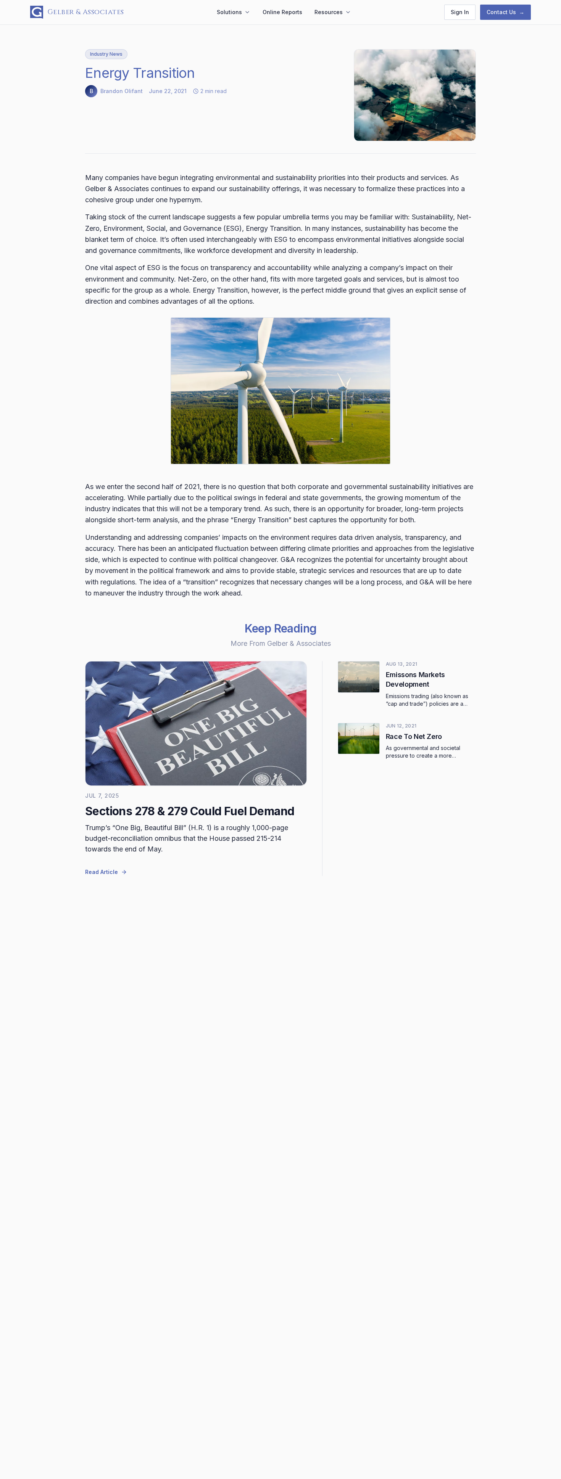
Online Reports (282, 12)
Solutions (229, 12)
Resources (328, 12)
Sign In (460, 12)
